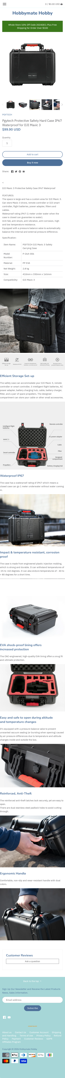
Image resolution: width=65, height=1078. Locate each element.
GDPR (49, 1038)
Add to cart (32, 154)
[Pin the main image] (20, 171)
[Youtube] (9, 1017)
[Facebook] (4, 1017)
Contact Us (20, 1032)
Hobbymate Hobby (32, 13)
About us (6, 1032)
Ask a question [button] (32, 961)
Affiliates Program (11, 1041)
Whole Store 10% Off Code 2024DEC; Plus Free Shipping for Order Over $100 (32, 26)
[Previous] (3, 104)
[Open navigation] (4, 4)
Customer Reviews (33, 1038)
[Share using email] (24, 171)
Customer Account (39, 1032)
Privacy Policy (43, 1035)
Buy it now (32, 162)
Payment (16, 1038)
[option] (10, 104)
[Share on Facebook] (12, 171)
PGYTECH (7, 114)
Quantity (6, 137)
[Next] (62, 104)
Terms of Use (26, 1035)
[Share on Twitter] (16, 171)
